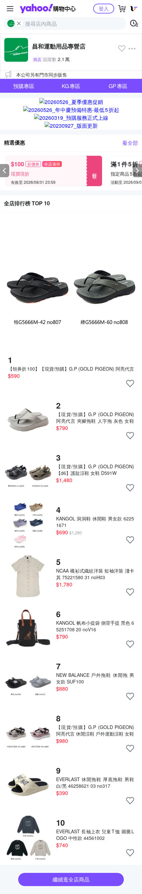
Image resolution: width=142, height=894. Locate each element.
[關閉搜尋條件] (19, 23)
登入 (104, 8)
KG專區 (71, 86)
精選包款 (23, 115)
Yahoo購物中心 (48, 8)
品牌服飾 (118, 100)
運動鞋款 (23, 100)
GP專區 (118, 86)
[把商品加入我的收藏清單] (130, 383)
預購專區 (23, 86)
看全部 (130, 143)
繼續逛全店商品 (71, 879)
